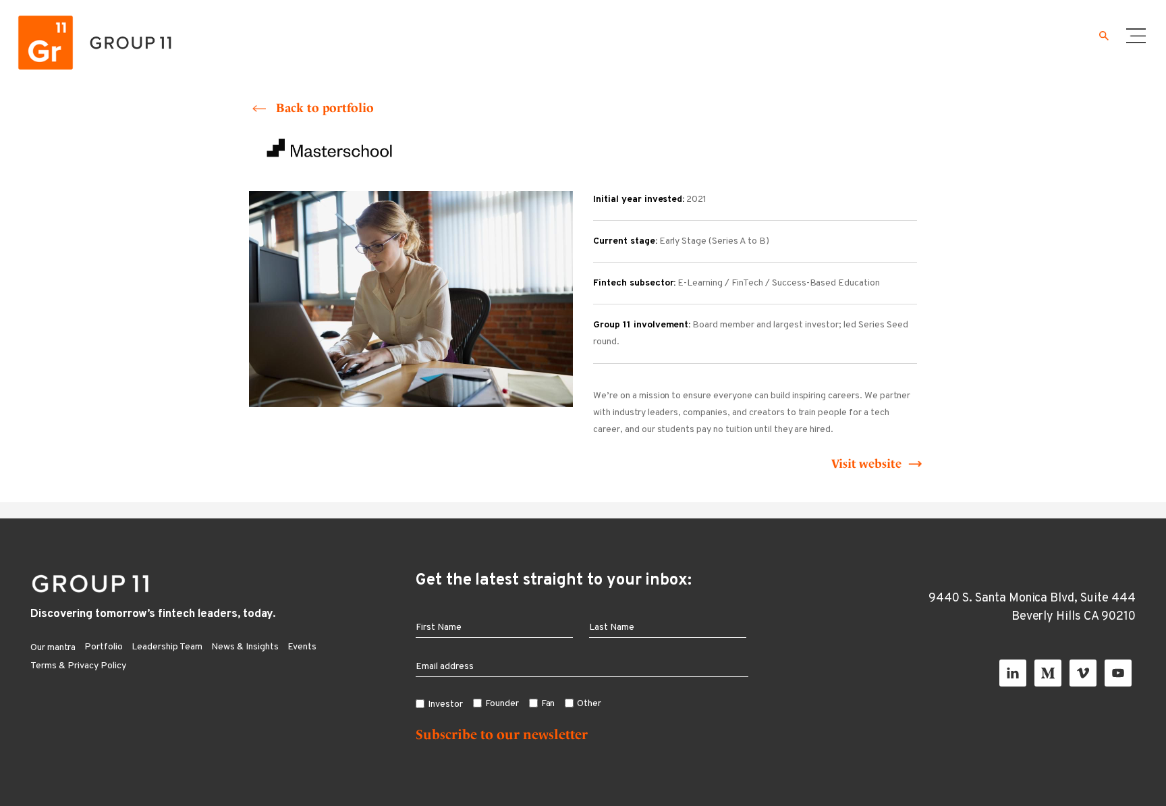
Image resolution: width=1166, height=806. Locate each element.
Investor (445, 704)
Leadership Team (167, 647)
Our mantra (53, 647)
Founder (502, 703)
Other (589, 703)
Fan (548, 703)
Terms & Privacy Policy (78, 666)
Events (301, 647)
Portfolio (103, 647)
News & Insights (245, 647)
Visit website (866, 463)
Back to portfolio (325, 108)
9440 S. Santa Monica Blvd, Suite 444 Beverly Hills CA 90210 (1032, 607)
